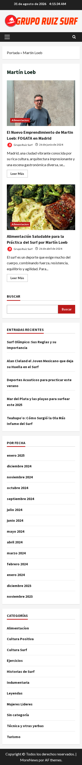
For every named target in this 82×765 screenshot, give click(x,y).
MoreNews (29, 760)
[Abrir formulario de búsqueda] (74, 37)
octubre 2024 (17, 487)
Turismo (13, 736)
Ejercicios (15, 660)
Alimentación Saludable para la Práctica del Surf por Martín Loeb (41, 207)
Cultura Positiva (20, 639)
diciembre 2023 (19, 585)
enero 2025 (16, 455)
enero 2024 (16, 574)
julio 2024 (14, 509)
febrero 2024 (17, 564)
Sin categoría (18, 715)
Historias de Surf (21, 671)
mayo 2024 (15, 531)
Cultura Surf (17, 649)
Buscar (13, 296)
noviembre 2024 (20, 477)
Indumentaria (18, 682)
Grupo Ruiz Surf (23, 144)
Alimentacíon (20, 120)
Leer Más (19, 174)
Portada (13, 52)
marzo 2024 (16, 553)
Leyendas (15, 693)
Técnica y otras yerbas (25, 725)
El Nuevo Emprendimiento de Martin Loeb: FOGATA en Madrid (41, 103)
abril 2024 (14, 542)
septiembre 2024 (20, 498)
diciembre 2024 (19, 466)
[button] (7, 37)
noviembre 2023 (20, 596)
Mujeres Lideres (20, 704)
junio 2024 (15, 520)
